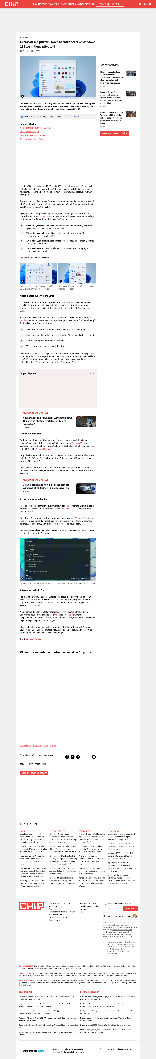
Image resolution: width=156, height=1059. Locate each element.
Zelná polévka (39, 975)
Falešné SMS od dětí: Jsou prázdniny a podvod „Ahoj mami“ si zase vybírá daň (92, 871)
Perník (68, 975)
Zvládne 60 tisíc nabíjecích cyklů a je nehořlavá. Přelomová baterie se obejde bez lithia (48, 1026)
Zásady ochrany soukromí (59, 917)
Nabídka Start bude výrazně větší (35, 128)
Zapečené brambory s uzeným (117, 975)
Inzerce (83, 909)
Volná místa (53, 906)
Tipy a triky (90, 4)
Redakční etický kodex (89, 906)
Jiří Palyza (24, 51)
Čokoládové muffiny (74, 973)
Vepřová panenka (42, 973)
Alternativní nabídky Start (32, 139)
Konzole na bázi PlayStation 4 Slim (77, 983)
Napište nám (48, 755)
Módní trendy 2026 (54, 968)
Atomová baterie (57, 983)
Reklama (52, 909)
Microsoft (37, 745)
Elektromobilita (76, 4)
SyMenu (67, 615)
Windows (24, 320)
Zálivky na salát (130, 973)
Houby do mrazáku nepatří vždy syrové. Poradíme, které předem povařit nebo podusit (106, 1012)
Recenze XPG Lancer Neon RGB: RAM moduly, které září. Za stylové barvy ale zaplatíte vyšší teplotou (47, 1019)
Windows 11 (76, 443)
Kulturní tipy (131, 966)
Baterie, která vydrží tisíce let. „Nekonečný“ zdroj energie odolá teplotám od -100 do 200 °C (33, 849)
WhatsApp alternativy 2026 (72, 968)
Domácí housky (98, 975)
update (53, 745)
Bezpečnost (61, 4)
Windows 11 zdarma (27, 983)
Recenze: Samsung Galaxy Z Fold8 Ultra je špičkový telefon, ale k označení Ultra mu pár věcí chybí (63, 849)
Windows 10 (44, 449)
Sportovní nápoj (117, 973)
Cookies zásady (55, 920)
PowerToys (36, 605)
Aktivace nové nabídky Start (33, 135)
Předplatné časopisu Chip (59, 904)
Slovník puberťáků (58, 966)
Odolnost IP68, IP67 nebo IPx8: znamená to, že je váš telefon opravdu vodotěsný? (121, 856)
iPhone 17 (108, 983)
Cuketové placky (26, 975)
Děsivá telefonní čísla (42, 966)
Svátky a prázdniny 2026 (37, 968)
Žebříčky (51, 4)
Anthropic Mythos (43, 983)
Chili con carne (104, 973)
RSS (81, 912)
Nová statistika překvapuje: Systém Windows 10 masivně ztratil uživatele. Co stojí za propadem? (47, 421)
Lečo (74, 975)
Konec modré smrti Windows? (125, 980)
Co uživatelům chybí (29, 131)
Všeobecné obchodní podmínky (62, 912)
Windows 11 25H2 (69, 508)
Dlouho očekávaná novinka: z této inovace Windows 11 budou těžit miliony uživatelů (46, 486)
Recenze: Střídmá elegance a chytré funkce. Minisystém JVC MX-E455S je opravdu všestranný (62, 880)
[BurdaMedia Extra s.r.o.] (31, 906)
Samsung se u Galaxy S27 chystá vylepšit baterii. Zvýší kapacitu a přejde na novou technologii (33, 883)
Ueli (56, 615)
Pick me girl (87, 966)
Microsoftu (67, 186)
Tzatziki (49, 975)
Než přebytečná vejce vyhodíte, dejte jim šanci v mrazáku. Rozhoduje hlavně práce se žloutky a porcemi (108, 998)
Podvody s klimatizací (128, 983)
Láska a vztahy (119, 966)
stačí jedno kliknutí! (74, 117)
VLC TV (116, 983)
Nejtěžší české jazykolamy (102, 966)
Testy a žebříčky (57, 831)
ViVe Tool (78, 518)
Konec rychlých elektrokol (60, 980)
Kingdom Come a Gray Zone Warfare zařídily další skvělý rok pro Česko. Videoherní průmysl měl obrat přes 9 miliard (111, 117)
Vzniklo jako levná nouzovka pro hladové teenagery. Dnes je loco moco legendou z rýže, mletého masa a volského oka (106, 1005)
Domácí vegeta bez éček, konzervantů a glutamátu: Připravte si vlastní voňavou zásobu (105, 1019)
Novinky (37, 4)
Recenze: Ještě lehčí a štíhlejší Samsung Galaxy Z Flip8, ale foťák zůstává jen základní (63, 871)
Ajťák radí (22, 968)
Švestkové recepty (84, 975)
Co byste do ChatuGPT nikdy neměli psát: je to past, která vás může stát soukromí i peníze (92, 849)
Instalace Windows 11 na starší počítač (85, 980)
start (46, 745)
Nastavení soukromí (57, 914)
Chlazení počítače (42, 980)
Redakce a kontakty (88, 904)
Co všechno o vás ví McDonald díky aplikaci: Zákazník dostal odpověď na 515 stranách (47, 1033)
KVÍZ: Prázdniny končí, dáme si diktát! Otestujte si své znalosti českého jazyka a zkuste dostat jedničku (106, 1031)
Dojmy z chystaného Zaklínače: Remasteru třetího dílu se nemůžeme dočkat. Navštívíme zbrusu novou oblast (111, 97)
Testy (44, 4)
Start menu (47, 216)
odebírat (130, 908)
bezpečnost (84, 831)
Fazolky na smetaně (57, 973)
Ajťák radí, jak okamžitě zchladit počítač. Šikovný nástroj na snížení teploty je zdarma (121, 836)
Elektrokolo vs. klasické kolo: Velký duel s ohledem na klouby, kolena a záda (121, 846)
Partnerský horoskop (73, 966)
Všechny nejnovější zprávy (34, 773)
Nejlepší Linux (25, 985)
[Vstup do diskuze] (94, 757)
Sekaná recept (58, 975)
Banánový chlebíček (90, 973)
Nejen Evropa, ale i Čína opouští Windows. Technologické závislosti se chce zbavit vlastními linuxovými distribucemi (111, 77)
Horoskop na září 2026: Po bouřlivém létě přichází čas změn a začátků (105, 1025)
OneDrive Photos (107, 980)
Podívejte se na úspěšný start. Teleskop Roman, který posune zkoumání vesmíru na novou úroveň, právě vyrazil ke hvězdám (48, 1012)
